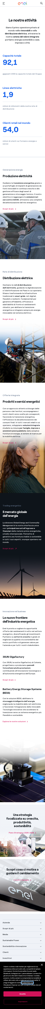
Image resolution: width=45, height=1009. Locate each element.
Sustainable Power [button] (11, 940)
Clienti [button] (6, 952)
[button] (3, 3)
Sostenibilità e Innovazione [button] (15, 946)
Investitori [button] (7, 958)
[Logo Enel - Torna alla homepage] (22, 3)
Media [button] (5, 934)
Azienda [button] (6, 922)
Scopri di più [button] (8, 928)
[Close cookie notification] (41, 964)
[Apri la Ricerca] (41, 3)
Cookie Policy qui (27, 983)
